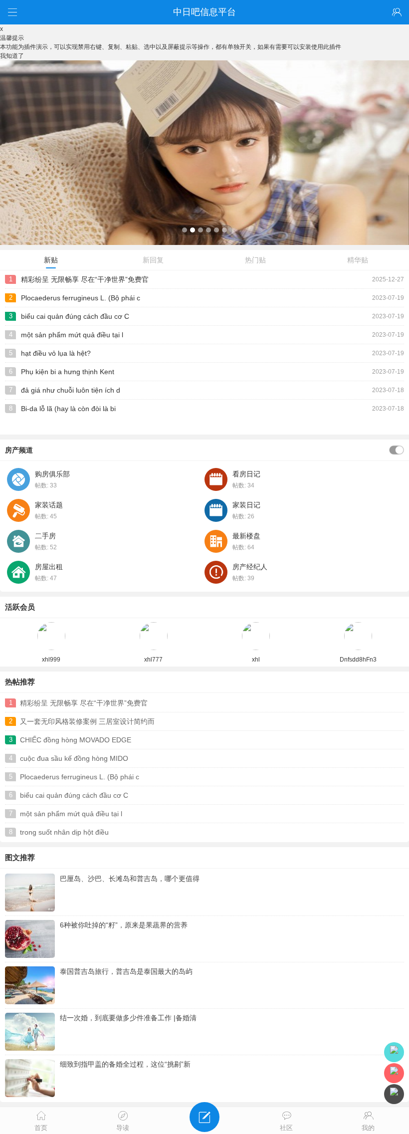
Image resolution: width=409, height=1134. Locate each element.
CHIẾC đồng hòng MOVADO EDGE (75, 740)
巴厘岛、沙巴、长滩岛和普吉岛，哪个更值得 (130, 879)
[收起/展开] (396, 450)
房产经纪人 (249, 567)
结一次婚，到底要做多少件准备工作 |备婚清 (128, 1018)
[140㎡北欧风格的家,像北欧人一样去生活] (204, 242)
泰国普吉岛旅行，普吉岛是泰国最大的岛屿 (126, 971)
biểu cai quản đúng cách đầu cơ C (75, 316)
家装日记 (246, 505)
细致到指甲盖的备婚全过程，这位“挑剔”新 (125, 1064)
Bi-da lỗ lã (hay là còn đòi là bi (68, 409)
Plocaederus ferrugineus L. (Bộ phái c (80, 298)
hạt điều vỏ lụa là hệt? (56, 353)
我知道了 (12, 55)
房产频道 (19, 450)
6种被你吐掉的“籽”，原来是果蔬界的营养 (124, 925)
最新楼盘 (246, 536)
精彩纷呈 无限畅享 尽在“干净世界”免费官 (85, 279)
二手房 (45, 536)
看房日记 (246, 474)
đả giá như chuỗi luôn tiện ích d (70, 390)
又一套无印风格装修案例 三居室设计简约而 (87, 721)
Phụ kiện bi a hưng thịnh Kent (67, 372)
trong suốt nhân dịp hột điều (64, 832)
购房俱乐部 (52, 474)
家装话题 (49, 505)
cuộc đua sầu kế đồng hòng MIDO (74, 758)
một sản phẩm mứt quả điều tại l (72, 335)
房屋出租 (49, 567)
